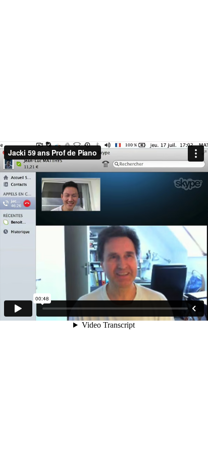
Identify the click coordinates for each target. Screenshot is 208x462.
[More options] (196, 153)
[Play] (18, 308)
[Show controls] (194, 308)
